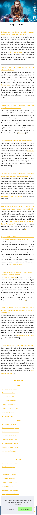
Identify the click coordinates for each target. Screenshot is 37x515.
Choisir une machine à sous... (10, 439)
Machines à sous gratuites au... (10, 432)
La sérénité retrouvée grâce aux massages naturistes (17, 345)
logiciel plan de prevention (25, 335)
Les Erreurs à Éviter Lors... (9, 451)
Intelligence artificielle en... (9, 478)
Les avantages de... (7, 416)
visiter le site (21, 133)
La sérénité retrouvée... (8, 412)
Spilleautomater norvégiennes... (10, 428)
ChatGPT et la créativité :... (9, 404)
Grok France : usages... (8, 467)
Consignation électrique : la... (10, 490)
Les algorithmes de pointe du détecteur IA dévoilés (16, 140)
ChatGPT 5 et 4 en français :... (10, 482)
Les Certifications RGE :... (9, 396)
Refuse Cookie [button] (11, 509)
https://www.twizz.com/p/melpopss (11, 196)
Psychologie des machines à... (10, 443)
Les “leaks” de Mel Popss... (9, 389)
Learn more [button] (17, 504)
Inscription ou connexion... (9, 470)
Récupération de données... (9, 474)
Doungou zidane (6, 85)
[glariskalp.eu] (18, 11)
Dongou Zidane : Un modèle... (10, 408)
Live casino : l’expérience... (9, 435)
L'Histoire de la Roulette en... (10, 455)
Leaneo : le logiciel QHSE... (9, 463)
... (26, 59)
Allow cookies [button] (25, 509)
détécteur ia (30, 151)
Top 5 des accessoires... (8, 393)
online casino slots (15, 52)
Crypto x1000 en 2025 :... (9, 486)
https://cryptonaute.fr (16, 264)
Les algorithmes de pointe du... (10, 494)
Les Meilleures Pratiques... (9, 400)
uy (34, 511)
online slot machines (10, 277)
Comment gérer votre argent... (10, 447)
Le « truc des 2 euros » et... (9, 424)
